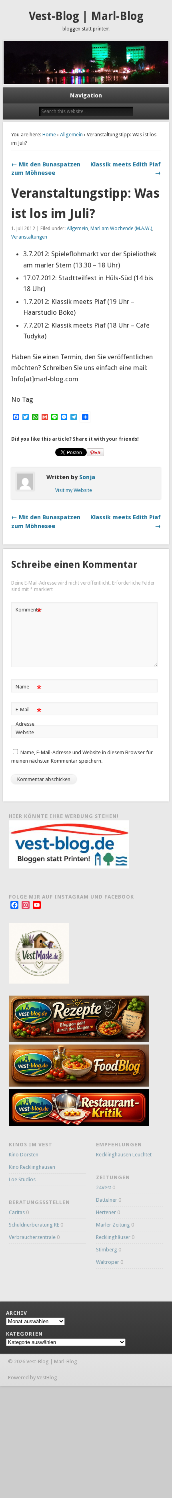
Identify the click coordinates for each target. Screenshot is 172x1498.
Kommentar (29, 611)
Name (29, 688)
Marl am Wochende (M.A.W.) (121, 228)
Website (25, 732)
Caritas (17, 1212)
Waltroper (107, 1262)
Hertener (106, 1212)
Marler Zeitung (113, 1225)
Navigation (86, 95)
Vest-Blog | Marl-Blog (86, 16)
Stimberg (106, 1250)
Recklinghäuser (113, 1237)
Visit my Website (73, 490)
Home (49, 135)
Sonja (87, 477)
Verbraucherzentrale (32, 1237)
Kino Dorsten (23, 1155)
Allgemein (71, 135)
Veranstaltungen (29, 237)
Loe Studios (22, 1179)
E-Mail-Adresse (29, 716)
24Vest (103, 1187)
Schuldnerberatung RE (34, 1225)
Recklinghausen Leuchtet (124, 1155)
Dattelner (106, 1200)
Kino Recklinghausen (32, 1167)
